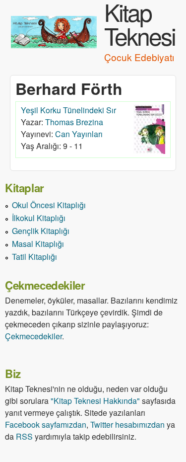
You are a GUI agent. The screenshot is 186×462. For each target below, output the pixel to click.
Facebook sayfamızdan (45, 424)
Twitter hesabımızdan (127, 424)
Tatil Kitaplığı (34, 256)
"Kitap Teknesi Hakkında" (95, 400)
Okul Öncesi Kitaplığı (49, 205)
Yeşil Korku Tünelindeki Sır (68, 110)
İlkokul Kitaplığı (38, 218)
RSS (24, 436)
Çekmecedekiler (33, 336)
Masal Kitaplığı (38, 243)
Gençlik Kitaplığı (40, 230)
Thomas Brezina (74, 122)
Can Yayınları (79, 134)
